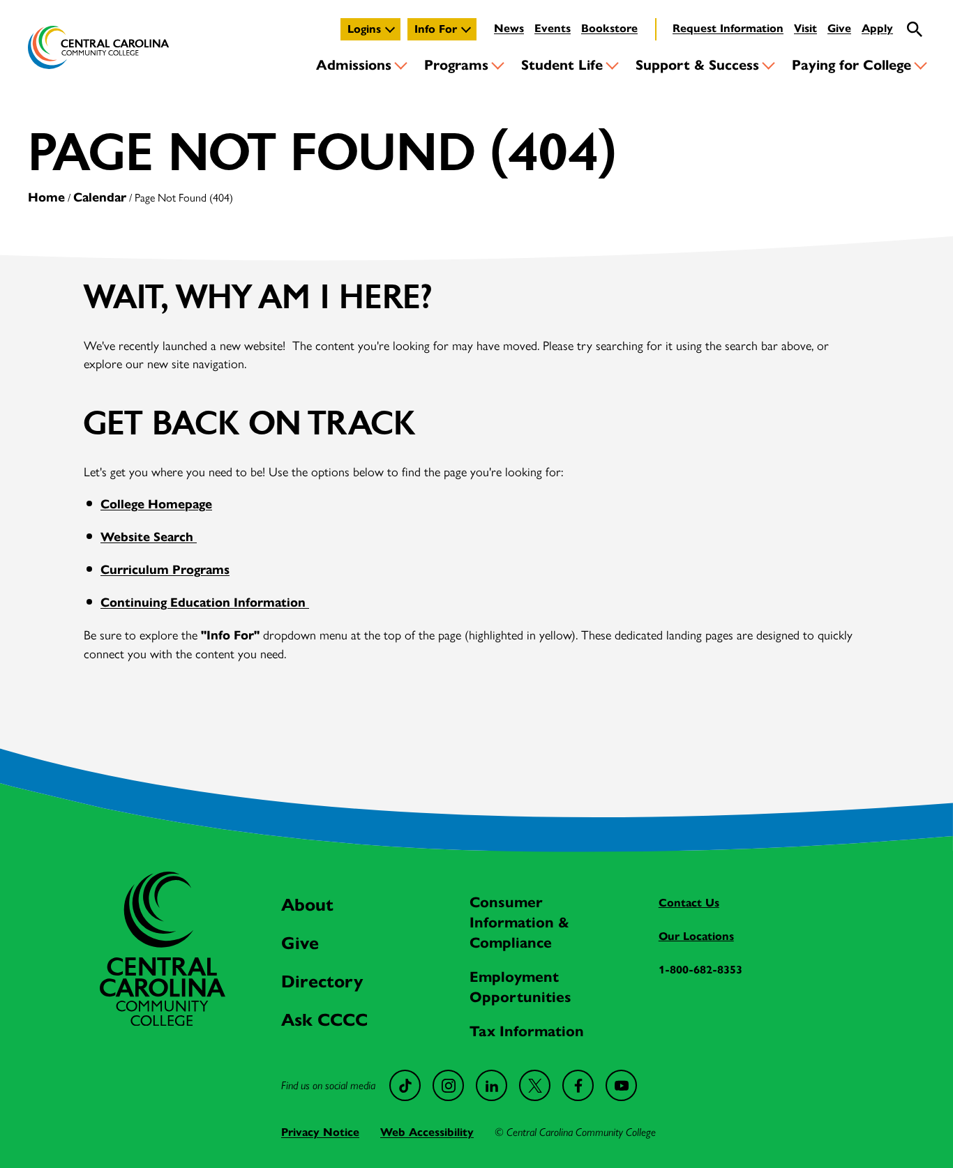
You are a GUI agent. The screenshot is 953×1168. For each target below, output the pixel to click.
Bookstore (609, 28)
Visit (805, 28)
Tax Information (527, 1031)
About (307, 905)
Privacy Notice (320, 1132)
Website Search (148, 537)
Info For (435, 29)
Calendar (99, 197)
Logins (364, 29)
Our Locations (696, 936)
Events (552, 28)
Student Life (562, 65)
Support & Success (697, 65)
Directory (322, 981)
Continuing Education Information (204, 602)
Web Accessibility (427, 1132)
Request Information (728, 28)
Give (839, 28)
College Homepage (156, 504)
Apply (877, 28)
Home (46, 197)
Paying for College (851, 65)
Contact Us (689, 902)
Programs (456, 65)
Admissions (353, 65)
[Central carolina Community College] (162, 1021)
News (509, 28)
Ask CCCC (324, 1020)
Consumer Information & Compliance (519, 922)
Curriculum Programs (165, 569)
